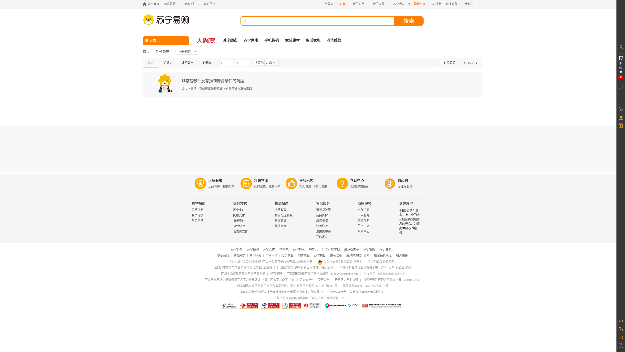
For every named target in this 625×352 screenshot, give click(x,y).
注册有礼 (342, 4)
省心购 (403, 180)
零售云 (313, 249)
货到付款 (239, 226)
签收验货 (280, 220)
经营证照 (276, 273)
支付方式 (240, 203)
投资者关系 (351, 249)
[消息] (620, 86)
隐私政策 (336, 255)
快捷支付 (239, 220)
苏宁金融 (253, 249)
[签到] (620, 117)
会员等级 (197, 215)
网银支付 (239, 215)
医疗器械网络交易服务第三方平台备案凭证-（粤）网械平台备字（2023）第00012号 (259, 280)
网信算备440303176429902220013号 (365, 286)
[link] (150, 62)
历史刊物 (184, 52)
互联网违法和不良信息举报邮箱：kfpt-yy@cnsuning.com (322, 273)
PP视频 (284, 249)
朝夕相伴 (402, 255)
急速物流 (261, 180)
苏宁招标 (320, 255)
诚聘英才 (239, 255)
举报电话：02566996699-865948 (384, 273)
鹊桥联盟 (304, 255)
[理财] (620, 100)
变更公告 (324, 280)
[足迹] (620, 108)
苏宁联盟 (287, 255)
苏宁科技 (237, 249)
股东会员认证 (383, 255)
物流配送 (281, 203)
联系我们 (223, 255)
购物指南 (198, 203)
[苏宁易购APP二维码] (620, 337)
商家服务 (364, 203)
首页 (146, 52)
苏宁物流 (299, 249)
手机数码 (271, 40)
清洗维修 (334, 40)
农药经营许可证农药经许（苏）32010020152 (391, 280)
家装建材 (292, 40)
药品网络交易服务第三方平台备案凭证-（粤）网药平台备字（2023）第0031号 (287, 286)
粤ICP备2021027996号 (382, 261)
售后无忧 (306, 180)
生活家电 (313, 40)
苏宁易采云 (386, 249)
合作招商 (363, 210)
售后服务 (323, 203)
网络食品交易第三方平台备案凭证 (243, 273)
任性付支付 (240, 231)
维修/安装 (322, 220)
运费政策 (280, 210)
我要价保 (322, 215)
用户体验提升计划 (358, 255)
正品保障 (215, 180)
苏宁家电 (251, 40)
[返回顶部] (620, 346)
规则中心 (363, 231)
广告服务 (363, 215)
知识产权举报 (331, 249)
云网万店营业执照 (346, 280)
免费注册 (197, 210)
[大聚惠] (206, 40)
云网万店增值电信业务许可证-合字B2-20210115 (244, 267)
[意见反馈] (620, 328)
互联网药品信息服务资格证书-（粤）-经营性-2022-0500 (375, 267)
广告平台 (271, 255)
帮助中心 (357, 180)
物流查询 (280, 226)
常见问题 (197, 220)
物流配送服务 (283, 215)
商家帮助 (363, 220)
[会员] (620, 47)
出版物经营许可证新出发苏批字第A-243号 (307, 267)
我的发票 (322, 237)
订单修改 (322, 226)
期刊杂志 (162, 52)
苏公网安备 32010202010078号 (343, 261)
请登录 (328, 4)
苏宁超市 (230, 40)
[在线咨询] (620, 320)
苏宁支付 (239, 210)
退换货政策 (323, 210)
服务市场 (363, 226)
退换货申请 (323, 231)
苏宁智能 (369, 249)
